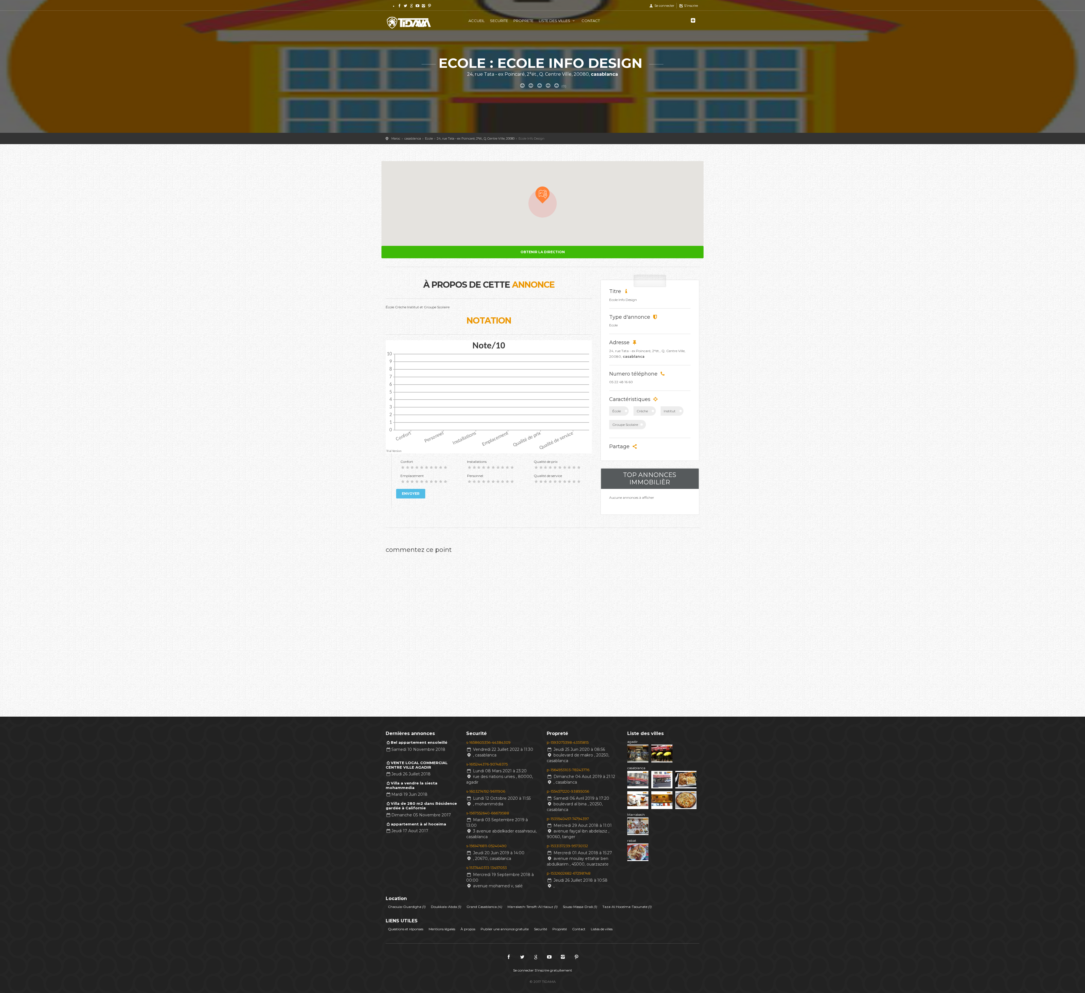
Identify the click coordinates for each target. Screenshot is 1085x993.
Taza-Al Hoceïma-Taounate (627, 907)
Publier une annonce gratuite (505, 929)
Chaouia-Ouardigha (407, 907)
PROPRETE (523, 20)
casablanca (636, 768)
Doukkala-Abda (446, 907)
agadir (632, 742)
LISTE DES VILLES (555, 20)
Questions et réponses (405, 929)
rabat (631, 840)
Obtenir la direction (542, 252)
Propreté (559, 929)
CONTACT (590, 20)
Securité (540, 929)
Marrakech (636, 814)
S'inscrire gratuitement (553, 970)
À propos (468, 929)
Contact (578, 929)
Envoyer (411, 493)
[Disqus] (489, 627)
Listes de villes (602, 929)
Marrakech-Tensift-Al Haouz (532, 907)
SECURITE (499, 20)
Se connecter (664, 6)
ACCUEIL (476, 20)
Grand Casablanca (484, 907)
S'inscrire (690, 6)
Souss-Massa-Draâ (580, 907)
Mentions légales (442, 929)
